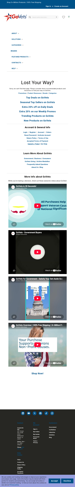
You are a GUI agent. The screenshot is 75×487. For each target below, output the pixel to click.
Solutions (16, 39)
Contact (20, 423)
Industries (52, 432)
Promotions (22, 93)
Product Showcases (34, 93)
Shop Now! (37, 373)
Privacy (35, 442)
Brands (14, 51)
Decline (67, 481)
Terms (35, 441)
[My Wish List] (64, 17)
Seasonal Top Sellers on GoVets (37, 102)
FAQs (19, 459)
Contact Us (20, 462)
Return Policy (32, 138)
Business (37, 158)
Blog (41, 167)
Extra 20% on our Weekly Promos (37, 111)
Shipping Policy (19, 468)
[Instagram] (52, 413)
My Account (36, 424)
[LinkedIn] (23, 413)
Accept (54, 481)
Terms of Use (43, 138)
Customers (53, 423)
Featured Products (20, 57)
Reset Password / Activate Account (37, 135)
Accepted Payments (20, 472)
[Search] (30, 17)
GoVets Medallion (43, 161)
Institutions (52, 429)
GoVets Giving (30, 161)
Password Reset (36, 437)
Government (28, 158)
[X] (35, 413)
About (14, 33)
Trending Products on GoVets (37, 116)
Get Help (44, 144)
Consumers (47, 158)
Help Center (19, 454)
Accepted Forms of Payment (37, 141)
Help (14, 68)
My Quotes (36, 434)
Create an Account (61, 6)
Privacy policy (14, 485)
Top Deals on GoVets (37, 97)
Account (41, 132)
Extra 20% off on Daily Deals (37, 107)
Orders (48, 132)
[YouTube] (29, 413)
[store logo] (15, 17)
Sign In (48, 6)
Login (25, 132)
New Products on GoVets (37, 120)
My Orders (36, 431)
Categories (16, 45)
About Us (35, 167)
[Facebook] (40, 413)
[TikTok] (46, 413)
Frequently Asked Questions (37, 164)
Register (33, 132)
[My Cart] (70, 17)
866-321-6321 (21, 448)
